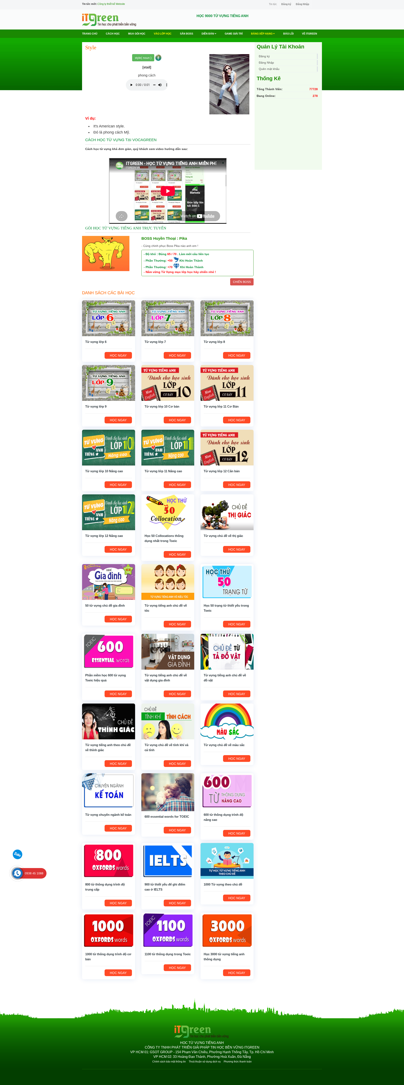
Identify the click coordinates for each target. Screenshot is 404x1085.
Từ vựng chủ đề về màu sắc (224, 745)
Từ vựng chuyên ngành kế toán (108, 814)
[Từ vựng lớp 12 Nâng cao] (108, 512)
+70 (170, 267)
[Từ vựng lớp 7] (167, 318)
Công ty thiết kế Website (111, 4)
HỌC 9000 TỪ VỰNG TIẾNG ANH (223, 16)
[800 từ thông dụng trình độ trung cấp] (108, 860)
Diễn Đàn (208, 33)
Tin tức (273, 4)
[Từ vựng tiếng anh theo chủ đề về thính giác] (108, 721)
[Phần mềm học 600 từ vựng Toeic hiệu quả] (108, 651)
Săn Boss (186, 33)
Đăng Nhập (302, 4)
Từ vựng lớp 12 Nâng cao (104, 536)
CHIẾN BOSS (242, 282)
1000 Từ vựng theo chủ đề (223, 884)
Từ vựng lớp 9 (95, 406)
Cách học (113, 33)
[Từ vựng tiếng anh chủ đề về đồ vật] (227, 651)
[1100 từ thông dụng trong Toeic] (167, 930)
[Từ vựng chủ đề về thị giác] (227, 512)
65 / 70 (172, 254)
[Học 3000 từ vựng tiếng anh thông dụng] (227, 930)
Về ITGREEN (309, 33)
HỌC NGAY (118, 355)
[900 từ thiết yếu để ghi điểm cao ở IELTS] (167, 860)
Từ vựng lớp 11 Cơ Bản (221, 406)
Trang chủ (89, 33)
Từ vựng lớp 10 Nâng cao (104, 471)
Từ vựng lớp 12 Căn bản (222, 471)
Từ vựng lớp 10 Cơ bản (162, 406)
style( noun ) (143, 57)
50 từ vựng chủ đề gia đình (105, 605)
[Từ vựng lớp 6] (108, 318)
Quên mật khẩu (269, 69)
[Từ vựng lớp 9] (108, 382)
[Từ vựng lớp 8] (227, 318)
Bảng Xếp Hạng (262, 33)
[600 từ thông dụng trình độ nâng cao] (227, 791)
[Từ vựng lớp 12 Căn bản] (227, 447)
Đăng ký (286, 4)
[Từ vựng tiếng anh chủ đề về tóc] (167, 581)
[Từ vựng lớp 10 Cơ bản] (167, 382)
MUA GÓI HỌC (136, 33)
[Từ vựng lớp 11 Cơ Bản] (227, 382)
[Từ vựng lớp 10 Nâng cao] (108, 447)
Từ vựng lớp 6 (95, 342)
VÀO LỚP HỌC (162, 33)
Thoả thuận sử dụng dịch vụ (205, 1061)
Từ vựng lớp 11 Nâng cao (163, 471)
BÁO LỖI (288, 33)
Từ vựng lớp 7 (155, 342)
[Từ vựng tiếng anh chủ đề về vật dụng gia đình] (167, 651)
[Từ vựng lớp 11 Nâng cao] (167, 447)
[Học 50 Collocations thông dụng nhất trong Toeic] (167, 512)
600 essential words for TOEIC (167, 816)
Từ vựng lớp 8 (214, 342)
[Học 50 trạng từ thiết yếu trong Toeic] (227, 581)
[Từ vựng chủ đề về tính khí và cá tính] (167, 721)
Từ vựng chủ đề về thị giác (223, 536)
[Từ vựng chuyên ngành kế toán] (108, 791)
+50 (170, 260)
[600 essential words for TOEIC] (167, 791)
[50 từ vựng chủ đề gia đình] (108, 581)
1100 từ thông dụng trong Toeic (168, 954)
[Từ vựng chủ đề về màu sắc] (227, 721)
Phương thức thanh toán (238, 1061)
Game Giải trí (234, 33)
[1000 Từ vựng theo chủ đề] (227, 860)
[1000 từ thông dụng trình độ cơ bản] (108, 930)
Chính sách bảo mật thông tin (169, 1061)
